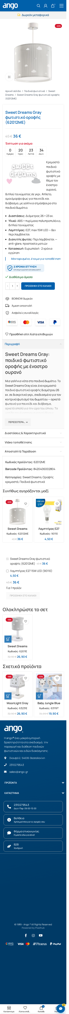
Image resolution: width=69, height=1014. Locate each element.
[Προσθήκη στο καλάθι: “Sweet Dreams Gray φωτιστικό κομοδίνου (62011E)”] (8, 639)
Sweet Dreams (32, 477)
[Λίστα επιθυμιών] (26, 504)
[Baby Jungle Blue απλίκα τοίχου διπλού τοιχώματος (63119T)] (49, 686)
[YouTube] (41, 935)
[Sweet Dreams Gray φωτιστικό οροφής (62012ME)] (17, 512)
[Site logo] (11, 5)
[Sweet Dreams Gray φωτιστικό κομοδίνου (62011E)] (17, 630)
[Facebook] (26, 935)
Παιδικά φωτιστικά (34, 91)
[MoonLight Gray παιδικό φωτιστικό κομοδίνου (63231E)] (17, 686)
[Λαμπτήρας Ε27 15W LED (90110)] (49, 512)
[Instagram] (33, 935)
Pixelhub (40, 927)
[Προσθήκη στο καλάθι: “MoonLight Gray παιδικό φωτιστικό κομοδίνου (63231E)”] (8, 696)
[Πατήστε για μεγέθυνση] (9, 77)
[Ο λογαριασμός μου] (45, 5)
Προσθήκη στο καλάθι (38, 285)
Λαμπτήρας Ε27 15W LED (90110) (49, 531)
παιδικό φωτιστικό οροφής (23, 390)
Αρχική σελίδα (13, 91)
